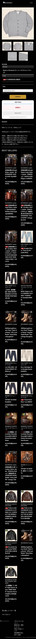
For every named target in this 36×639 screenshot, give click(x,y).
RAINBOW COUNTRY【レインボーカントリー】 (11, 428)
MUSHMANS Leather (10, 168)
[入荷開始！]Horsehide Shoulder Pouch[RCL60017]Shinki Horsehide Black (11, 436)
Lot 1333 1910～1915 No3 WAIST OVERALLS (11, 369)
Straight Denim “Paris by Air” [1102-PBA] (26, 250)
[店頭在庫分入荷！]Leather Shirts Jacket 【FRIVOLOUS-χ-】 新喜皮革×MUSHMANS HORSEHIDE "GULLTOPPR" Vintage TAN (11, 473)
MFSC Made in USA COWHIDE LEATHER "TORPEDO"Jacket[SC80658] (27, 296)
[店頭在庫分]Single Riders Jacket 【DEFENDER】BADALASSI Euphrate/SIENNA (11, 209)
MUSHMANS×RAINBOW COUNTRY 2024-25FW (11, 581)
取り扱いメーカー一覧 (9, 610)
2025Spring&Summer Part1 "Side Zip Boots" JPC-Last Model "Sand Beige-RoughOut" (11, 332)
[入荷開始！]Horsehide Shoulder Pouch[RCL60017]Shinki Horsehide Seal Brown (27, 436)
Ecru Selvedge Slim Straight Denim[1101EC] (26, 369)
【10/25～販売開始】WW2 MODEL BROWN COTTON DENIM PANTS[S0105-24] (11, 294)
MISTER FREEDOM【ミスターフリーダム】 (26, 287)
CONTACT (18, 96)
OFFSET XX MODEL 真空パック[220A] (27, 471)
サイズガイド (6, 614)
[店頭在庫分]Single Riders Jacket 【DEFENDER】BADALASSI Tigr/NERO (11, 174)
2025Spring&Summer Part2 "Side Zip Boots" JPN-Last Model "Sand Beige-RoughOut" (27, 551)
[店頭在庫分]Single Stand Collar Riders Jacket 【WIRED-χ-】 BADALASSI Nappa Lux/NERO (27, 174)
